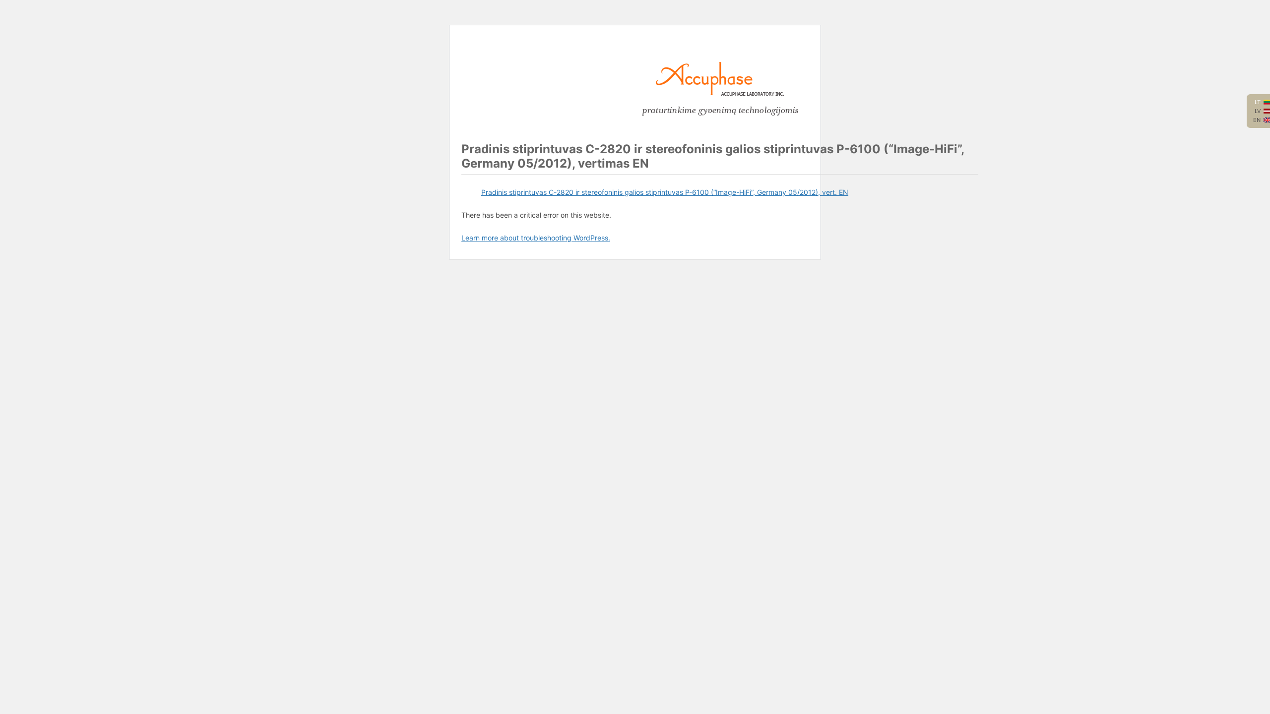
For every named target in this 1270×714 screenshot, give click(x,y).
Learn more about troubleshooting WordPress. (535, 238)
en (1257, 120)
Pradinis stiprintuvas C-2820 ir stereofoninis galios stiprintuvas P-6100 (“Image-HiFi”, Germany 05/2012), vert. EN (664, 192)
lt (1258, 102)
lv (1258, 111)
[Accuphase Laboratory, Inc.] (720, 93)
